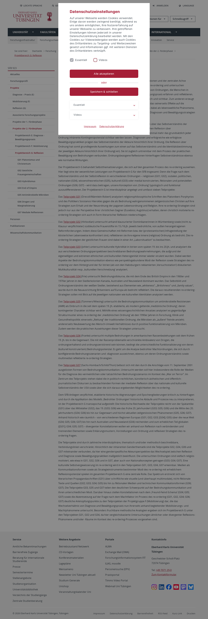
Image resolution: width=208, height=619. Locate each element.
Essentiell (81, 60)
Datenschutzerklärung (111, 126)
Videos (103, 60)
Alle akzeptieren (104, 73)
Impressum (90, 126)
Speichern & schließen (104, 91)
